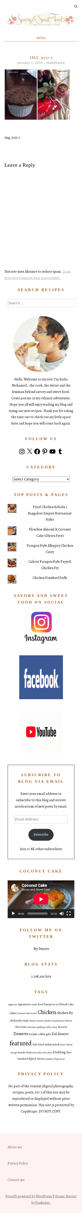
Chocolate (21, 1027)
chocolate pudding (36, 1027)
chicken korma (36, 1020)
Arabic (34, 1004)
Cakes (13, 1013)
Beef (41, 1004)
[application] (41, 899)
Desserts (20, 1034)
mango (13, 1052)
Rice (69, 1052)
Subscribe (41, 834)
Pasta (29, 1052)
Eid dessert (60, 1033)
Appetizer (12, 1004)
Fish (34, 1044)
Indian (48, 1044)
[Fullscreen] (68, 913)
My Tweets (41, 948)
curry (54, 1027)
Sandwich (22, 1059)
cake (71, 1004)
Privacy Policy (18, 1163)
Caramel (21, 1013)
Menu (41, 38)
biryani (48, 1004)
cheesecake (31, 1013)
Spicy (32, 1058)
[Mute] (61, 913)
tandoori (49, 1059)
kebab (56, 1044)
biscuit (55, 1004)
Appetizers (24, 1004)
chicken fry (65, 1012)
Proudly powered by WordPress (28, 1196)
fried (41, 1044)
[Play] (13, 913)
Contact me (16, 1179)
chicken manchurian (54, 1020)
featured (21, 1043)
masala (22, 1052)
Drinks (33, 1034)
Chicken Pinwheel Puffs (50, 577)
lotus (62, 1044)
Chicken (47, 1012)
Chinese (68, 1020)
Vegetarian (59, 1059)
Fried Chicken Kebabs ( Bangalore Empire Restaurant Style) (50, 513)
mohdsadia (55, 63)
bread (63, 1004)
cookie (48, 1027)
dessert (62, 1027)
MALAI (69, 1044)
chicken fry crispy (19, 1020)
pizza (49, 1052)
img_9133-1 (12, 137)
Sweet (41, 1059)
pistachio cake (40, 1052)
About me (15, 1147)
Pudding (59, 1052)
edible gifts (44, 1034)
